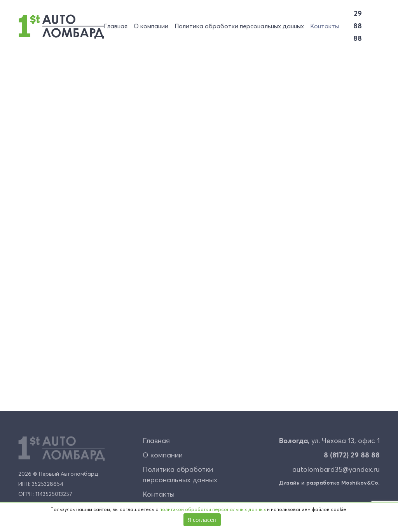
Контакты (324, 26)
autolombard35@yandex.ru (336, 469)
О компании (151, 26)
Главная (115, 26)
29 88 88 (357, 26)
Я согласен (202, 519)
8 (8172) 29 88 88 (352, 455)
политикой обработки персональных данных (212, 509)
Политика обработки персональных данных (239, 26)
